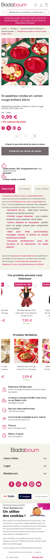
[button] (45, 61)
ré (3, 171)
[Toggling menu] (3, 12)
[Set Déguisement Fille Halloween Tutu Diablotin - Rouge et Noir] (26, 295)
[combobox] (27, 12)
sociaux (12, 171)
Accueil (4, 28)
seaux (6, 171)
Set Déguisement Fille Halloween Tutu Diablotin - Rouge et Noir (26, 313)
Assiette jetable (7, 31)
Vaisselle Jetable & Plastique (32, 28)
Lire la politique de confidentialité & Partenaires (22, 548)
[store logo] (13, 4)
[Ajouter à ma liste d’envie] (7, 286)
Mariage (13, 28)
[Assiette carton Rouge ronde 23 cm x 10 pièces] (26, 351)
